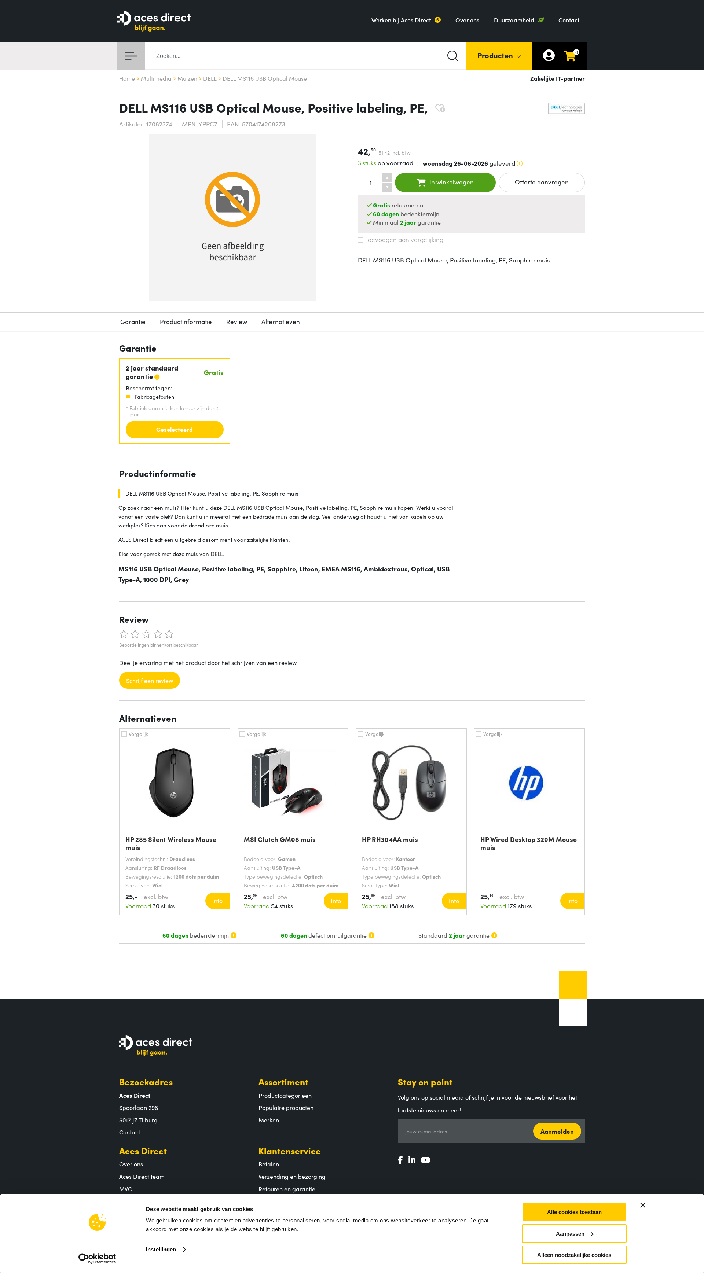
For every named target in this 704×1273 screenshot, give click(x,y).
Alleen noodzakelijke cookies (574, 1255)
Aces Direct (143, 1150)
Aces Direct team (142, 1176)
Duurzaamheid (514, 19)
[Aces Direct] (154, 22)
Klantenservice (289, 1150)
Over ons (467, 19)
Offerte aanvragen (542, 181)
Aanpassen (570, 1233)
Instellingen (161, 1249)
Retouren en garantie (286, 1189)
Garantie (133, 321)
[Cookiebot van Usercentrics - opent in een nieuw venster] (97, 1258)
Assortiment (283, 1081)
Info (217, 901)
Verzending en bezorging (292, 1176)
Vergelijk (138, 733)
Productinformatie (186, 321)
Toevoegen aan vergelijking (404, 239)
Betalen (268, 1164)
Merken (268, 1120)
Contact (568, 19)
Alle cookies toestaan (574, 1212)
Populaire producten (286, 1107)
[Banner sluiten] (642, 1205)
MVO (126, 1189)
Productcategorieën (285, 1095)
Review (236, 321)
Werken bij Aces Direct (401, 19)
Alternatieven (280, 321)
